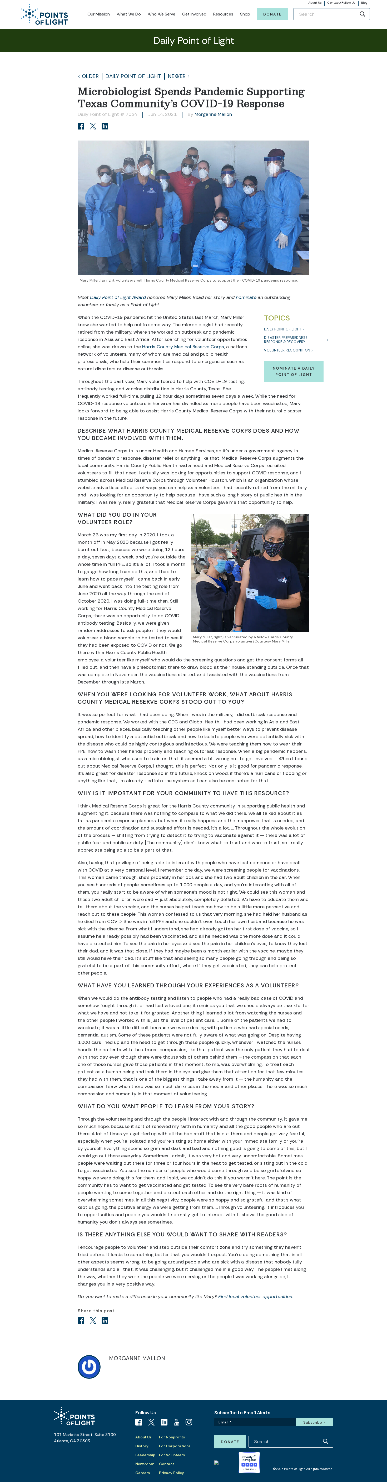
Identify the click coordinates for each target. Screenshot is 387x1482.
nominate (246, 297)
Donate (272, 14)
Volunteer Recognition (287, 350)
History (141, 1446)
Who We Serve (161, 14)
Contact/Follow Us (341, 3)
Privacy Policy (171, 1472)
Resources (223, 14)
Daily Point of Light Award (118, 297)
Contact (166, 1464)
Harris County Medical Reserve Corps (183, 347)
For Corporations (174, 1446)
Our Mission (98, 14)
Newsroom (144, 1464)
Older (90, 76)
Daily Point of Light (133, 76)
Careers (142, 1472)
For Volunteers (172, 1455)
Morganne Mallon (213, 114)
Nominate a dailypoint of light (294, 371)
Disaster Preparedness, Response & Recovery (286, 339)
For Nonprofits (172, 1437)
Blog (364, 3)
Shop (245, 14)
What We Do (129, 14)
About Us (315, 3)
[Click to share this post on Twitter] (94, 126)
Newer (177, 76)
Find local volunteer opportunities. (255, 1296)
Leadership (145, 1455)
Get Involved (194, 14)
